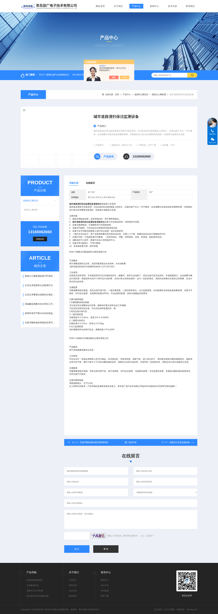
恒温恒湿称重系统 (34, 580)
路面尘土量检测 (159, 94)
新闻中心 (154, 6)
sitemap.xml (192, 609)
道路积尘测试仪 (141, 94)
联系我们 (190, 6)
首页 (117, 94)
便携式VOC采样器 (34, 591)
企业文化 (73, 591)
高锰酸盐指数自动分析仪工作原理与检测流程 (41, 304)
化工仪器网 (169, 609)
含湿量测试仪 (32, 585)
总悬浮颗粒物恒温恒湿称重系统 (94, 442)
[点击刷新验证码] (98, 535)
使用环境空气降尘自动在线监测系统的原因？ (41, 313)
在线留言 (90, 183)
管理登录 (180, 609)
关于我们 (118, 6)
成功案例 (105, 591)
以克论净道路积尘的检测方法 (39, 285)
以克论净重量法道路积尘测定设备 (41, 294)
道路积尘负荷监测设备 (180, 442)
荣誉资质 (73, 585)
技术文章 (172, 6)
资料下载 (105, 596)
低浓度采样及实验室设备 (37, 596)
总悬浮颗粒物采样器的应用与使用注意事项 (41, 322)
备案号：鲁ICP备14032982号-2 (85, 609)
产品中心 (136, 6)
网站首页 (100, 6)
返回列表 (133, 442)
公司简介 (73, 580)
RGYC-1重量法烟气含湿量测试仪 (54, 75)
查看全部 (40, 239)
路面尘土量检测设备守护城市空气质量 (41, 276)
